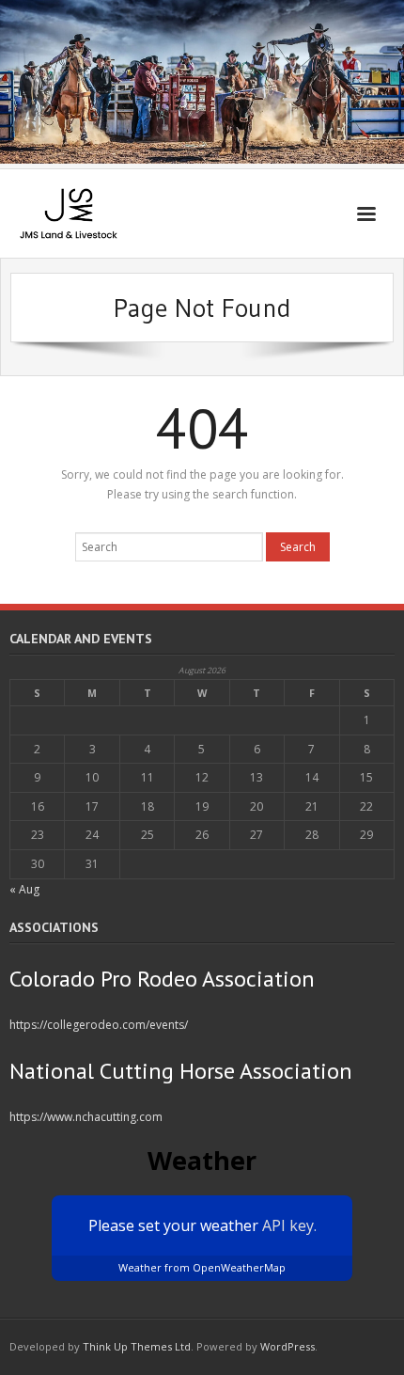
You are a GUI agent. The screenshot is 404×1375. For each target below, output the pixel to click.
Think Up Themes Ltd (137, 1346)
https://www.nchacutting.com (86, 1117)
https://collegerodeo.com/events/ (98, 1025)
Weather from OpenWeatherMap (202, 1267)
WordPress (287, 1346)
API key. (289, 1225)
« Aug (24, 889)
